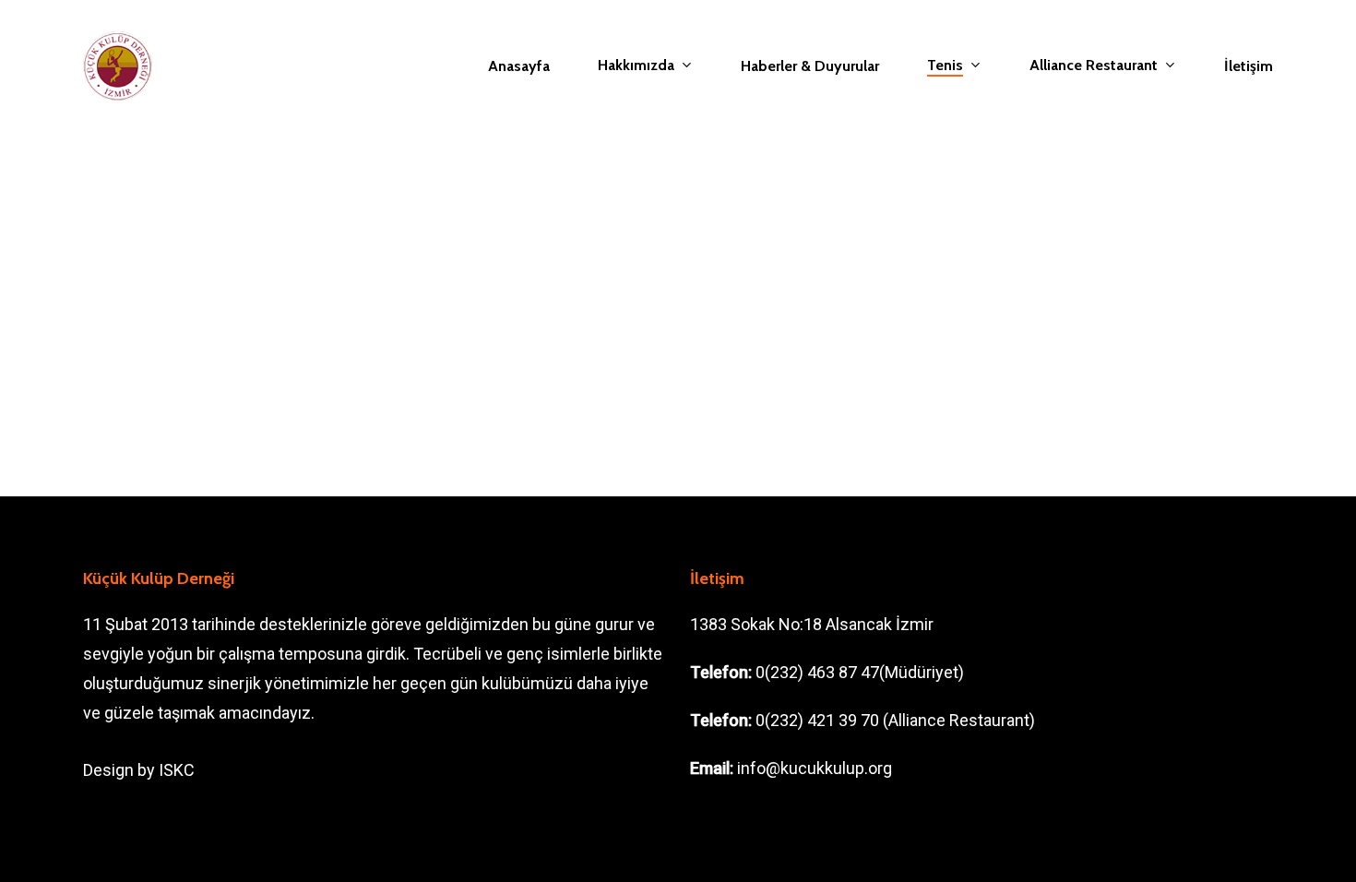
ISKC (177, 770)
